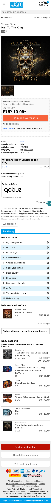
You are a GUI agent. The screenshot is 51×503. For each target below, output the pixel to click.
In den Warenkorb (27, 118)
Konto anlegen (43, 17)
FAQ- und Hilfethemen (25, 464)
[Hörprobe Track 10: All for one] (48, 288)
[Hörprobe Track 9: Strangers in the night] (48, 283)
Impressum (32, 484)
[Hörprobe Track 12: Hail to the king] (48, 298)
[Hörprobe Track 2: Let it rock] (48, 247)
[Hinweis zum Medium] (6, 31)
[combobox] (25, 12)
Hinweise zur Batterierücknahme (26, 486)
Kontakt (42, 484)
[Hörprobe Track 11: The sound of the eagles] (48, 293)
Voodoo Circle (8, 24)
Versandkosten (8, 128)
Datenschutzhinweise (34, 481)
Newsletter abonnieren (25, 455)
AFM (22, 141)
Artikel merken (11, 124)
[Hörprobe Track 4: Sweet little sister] (48, 258)
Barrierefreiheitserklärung (17, 484)
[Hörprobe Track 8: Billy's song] (48, 278)
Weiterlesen (9, 224)
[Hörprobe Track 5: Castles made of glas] (48, 263)
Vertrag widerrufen (26, 447)
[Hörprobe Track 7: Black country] (48, 273)
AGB (10, 481)
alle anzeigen (44, 324)
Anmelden (7, 17)
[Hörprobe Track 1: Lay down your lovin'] (48, 242)
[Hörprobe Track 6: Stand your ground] (48, 268)
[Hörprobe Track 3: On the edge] (48, 252)
